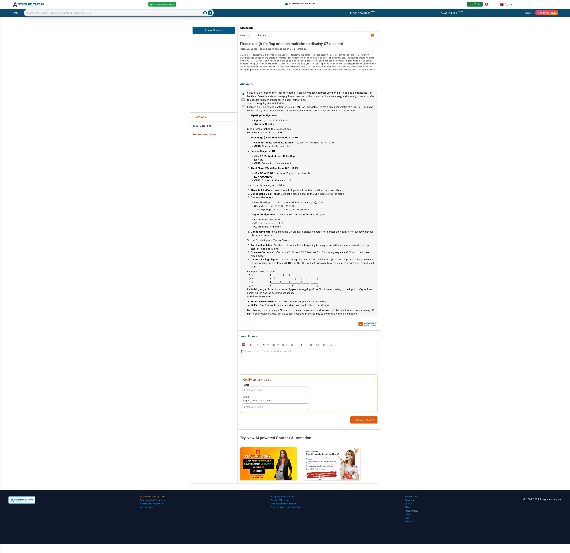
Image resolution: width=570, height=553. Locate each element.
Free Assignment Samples (283, 503)
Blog (407, 518)
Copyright (409, 500)
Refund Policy (411, 510)
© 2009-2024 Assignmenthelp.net (542, 499)
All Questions (203, 125)
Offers (408, 514)
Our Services (146, 507)
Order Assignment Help (164, 4)
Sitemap (409, 521)
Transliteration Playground (153, 500)
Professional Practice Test (152, 503)
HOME (15, 12)
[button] (243, 345)
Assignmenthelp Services (283, 496)
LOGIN (528, 12)
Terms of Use (411, 496)
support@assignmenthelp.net (302, 3)
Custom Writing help (280, 500)
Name (246, 384)
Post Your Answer (364, 419)
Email (246, 396)
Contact (409, 503)
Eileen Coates (370, 325)
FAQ (407, 507)
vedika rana (259, 35)
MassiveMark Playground (152, 496)
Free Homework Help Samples (285, 507)
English (508, 4)
